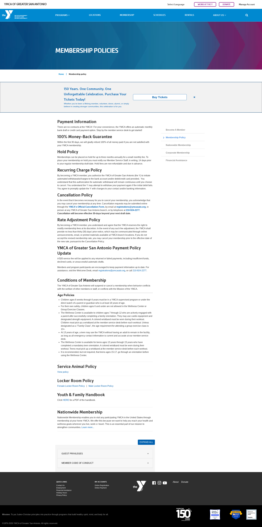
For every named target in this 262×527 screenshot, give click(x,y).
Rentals (189, 15)
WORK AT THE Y (205, 4)
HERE (66, 400)
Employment (61, 488)
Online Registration (102, 485)
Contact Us (60, 485)
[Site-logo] (140, 486)
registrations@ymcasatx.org (111, 270)
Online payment (101, 488)
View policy (63, 372)
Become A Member (175, 130)
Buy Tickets (159, 97)
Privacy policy (61, 495)
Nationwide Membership (178, 145)
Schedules (159, 15)
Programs (61, 15)
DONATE (226, 4)
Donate (184, 482)
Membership (127, 15)
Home (61, 74)
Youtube (164, 483)
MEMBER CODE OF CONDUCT (77, 463)
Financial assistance (64, 490)
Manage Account (247, 4)
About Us (218, 15)
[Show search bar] (247, 15)
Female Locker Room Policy (71, 386)
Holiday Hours (61, 493)
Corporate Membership (178, 153)
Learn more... (87, 427)
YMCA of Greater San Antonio (25, 4)
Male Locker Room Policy (101, 386)
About (175, 482)
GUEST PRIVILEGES (72, 453)
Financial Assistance (176, 160)
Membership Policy (176, 137)
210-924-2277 (139, 270)
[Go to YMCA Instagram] (159, 483)
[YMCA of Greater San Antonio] (22, 15)
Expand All (146, 442)
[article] (131, 97)
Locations (95, 15)
